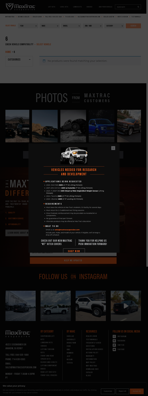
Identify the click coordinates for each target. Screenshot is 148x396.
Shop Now (74, 251)
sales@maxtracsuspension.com (67, 230)
